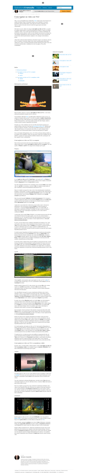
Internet (50, 7)
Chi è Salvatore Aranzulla (23, 470)
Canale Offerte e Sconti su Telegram (25, 11)
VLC (35, 20)
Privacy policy (53, 470)
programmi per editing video (38, 126)
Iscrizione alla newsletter (32, 470)
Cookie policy (58, 470)
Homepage (17, 470)
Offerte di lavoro (47, 470)
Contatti (38, 470)
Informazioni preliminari (22, 70)
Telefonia (45, 7)
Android (21, 78)
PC (42, 179)
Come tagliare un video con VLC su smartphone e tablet (28, 77)
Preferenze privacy (64, 470)
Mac (47, 280)
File (43, 419)
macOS (21, 75)
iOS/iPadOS (22, 80)
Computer (39, 7)
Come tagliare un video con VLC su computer (26, 72)
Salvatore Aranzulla (18, 18)
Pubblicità (42, 470)
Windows (21, 73)
